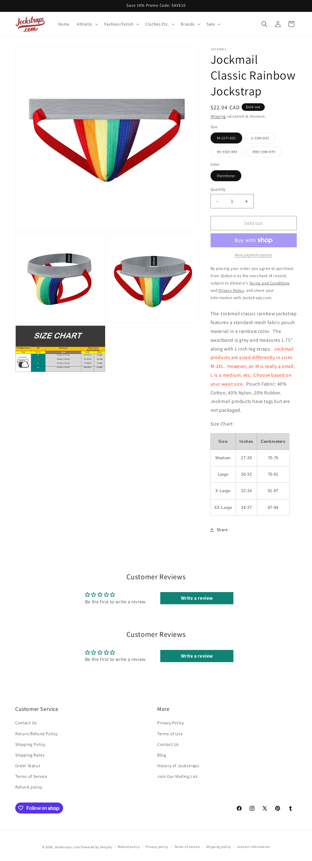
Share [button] (222, 529)
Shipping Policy (30, 744)
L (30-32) (263, 139)
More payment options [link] (253, 254)
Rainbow (229, 177)
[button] (87, 24)
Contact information (253, 847)
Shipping (218, 116)
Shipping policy (218, 847)
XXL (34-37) (267, 153)
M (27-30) (229, 139)
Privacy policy (157, 847)
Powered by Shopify (96, 847)
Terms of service (187, 847)
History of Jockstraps (178, 765)
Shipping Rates (29, 755)
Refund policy (28, 787)
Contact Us (26, 722)
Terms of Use (170, 733)
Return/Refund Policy (36, 733)
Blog (161, 755)
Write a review (197, 598)
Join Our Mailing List (177, 776)
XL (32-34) (230, 153)
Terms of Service (31, 776)
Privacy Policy (170, 722)
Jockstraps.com (67, 847)
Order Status (27, 765)
